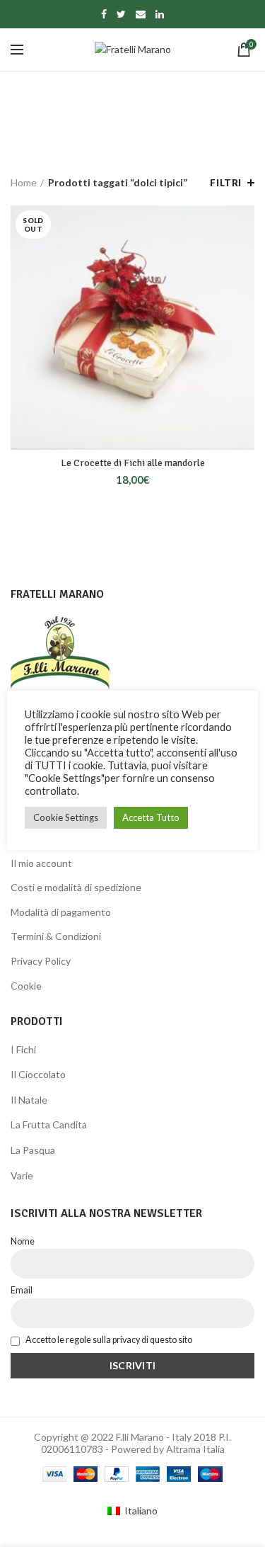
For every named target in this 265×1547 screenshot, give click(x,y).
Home (24, 182)
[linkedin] (160, 14)
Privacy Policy (41, 961)
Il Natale (29, 1100)
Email (22, 1290)
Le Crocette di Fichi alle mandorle (133, 463)
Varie (22, 1175)
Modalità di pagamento (61, 912)
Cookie (26, 986)
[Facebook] (104, 14)
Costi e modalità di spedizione (76, 887)
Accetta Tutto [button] (150, 817)
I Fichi (23, 1049)
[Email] (141, 14)
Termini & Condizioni (56, 936)
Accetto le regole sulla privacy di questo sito (108, 1339)
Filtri (226, 182)
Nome (23, 1241)
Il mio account (41, 863)
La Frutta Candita (49, 1124)
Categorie (125, 134)
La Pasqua (33, 1150)
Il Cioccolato (38, 1074)
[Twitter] (121, 14)
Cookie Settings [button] (65, 817)
